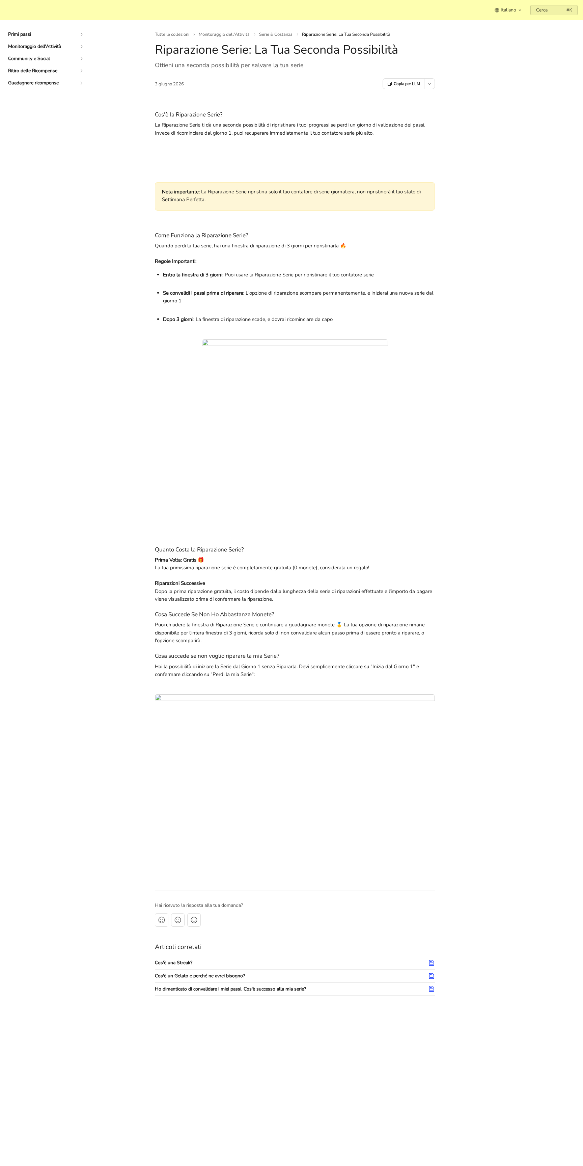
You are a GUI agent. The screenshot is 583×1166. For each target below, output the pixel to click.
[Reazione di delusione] (161, 920)
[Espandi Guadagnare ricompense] (81, 83)
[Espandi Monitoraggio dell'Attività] (81, 46)
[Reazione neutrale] (178, 920)
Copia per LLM (407, 83)
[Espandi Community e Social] (81, 58)
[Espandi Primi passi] (81, 34)
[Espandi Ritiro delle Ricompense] (81, 71)
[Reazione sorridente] (194, 920)
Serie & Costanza (276, 34)
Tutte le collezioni (172, 34)
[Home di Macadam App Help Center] (6, 10)
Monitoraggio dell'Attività (224, 34)
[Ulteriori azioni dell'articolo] (429, 83)
